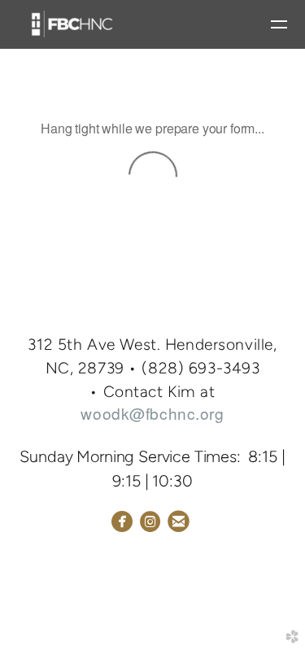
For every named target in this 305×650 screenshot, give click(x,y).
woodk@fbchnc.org (152, 413)
